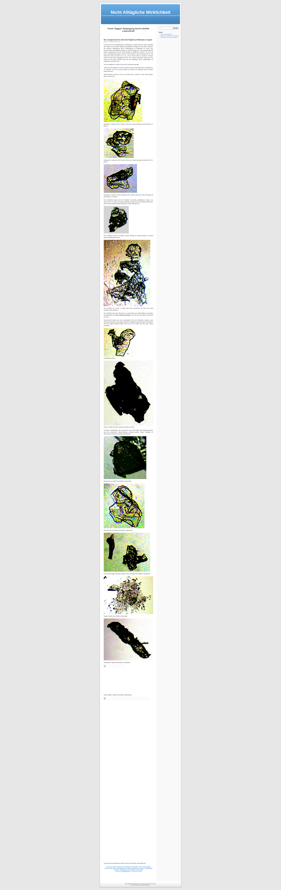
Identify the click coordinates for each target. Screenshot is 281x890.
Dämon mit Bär (117, 867)
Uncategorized (125, 871)
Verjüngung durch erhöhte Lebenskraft (131, 870)
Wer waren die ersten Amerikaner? (169, 37)
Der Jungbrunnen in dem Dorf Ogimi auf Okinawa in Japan (128, 40)
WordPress (153, 883)
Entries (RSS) (134, 885)
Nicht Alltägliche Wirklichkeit (140, 12)
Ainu (110, 867)
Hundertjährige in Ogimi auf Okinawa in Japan (130, 868)
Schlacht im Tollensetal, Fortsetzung (170, 35)
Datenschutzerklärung (166, 34)
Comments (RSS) (145, 885)
